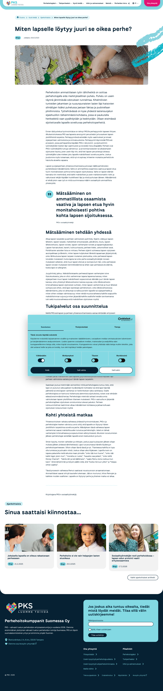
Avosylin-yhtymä (139, 675)
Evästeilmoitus (107, 675)
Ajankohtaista (45, 17)
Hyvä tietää (33, 17)
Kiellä (47, 370)
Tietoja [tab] (117, 327)
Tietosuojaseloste (89, 675)
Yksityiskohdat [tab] (81, 327)
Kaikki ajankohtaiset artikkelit (143, 577)
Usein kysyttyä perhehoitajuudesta (98, 659)
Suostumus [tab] (46, 327)
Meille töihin (88, 669)
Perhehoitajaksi (129, 654)
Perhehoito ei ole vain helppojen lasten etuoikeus (80, 556)
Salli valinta (81, 370)
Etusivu (22, 17)
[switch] (68, 360)
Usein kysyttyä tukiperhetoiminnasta (98, 664)
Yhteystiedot (88, 654)
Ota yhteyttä (152, 3)
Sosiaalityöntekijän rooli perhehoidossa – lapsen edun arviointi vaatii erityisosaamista (133, 558)
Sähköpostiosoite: (95, 620)
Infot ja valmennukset (132, 664)
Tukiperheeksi (128, 659)
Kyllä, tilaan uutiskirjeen (101, 629)
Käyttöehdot (122, 675)
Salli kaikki (116, 370)
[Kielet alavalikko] (137, 3)
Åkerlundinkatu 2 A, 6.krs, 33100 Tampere (26, 640)
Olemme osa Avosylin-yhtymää (21, 643)
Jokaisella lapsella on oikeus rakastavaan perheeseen (28, 556)
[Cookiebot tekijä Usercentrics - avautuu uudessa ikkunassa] (122, 319)
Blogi (18, 38)
